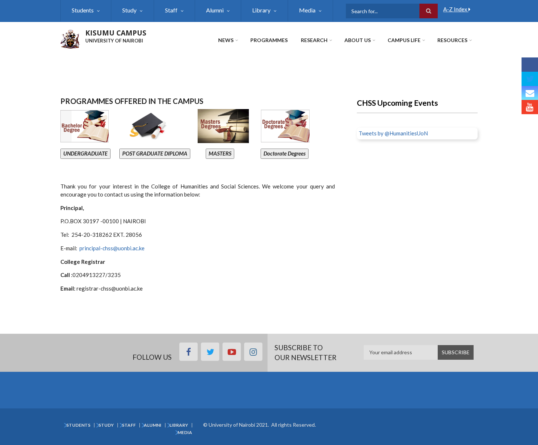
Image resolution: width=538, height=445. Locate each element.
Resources (452, 40)
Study (129, 10)
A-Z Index (455, 9)
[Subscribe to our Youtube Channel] (530, 107)
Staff (171, 10)
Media (307, 10)
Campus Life (404, 40)
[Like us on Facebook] (530, 64)
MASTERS (220, 153)
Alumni (215, 10)
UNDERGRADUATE (85, 153)
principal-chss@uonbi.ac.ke (112, 248)
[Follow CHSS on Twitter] (530, 79)
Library (261, 10)
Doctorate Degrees (285, 153)
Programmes (269, 40)
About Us (357, 40)
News (225, 40)
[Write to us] (530, 93)
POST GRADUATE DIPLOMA (154, 153)
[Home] (70, 38)
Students (83, 10)
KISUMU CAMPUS (115, 33)
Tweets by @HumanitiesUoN (393, 133)
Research (314, 40)
